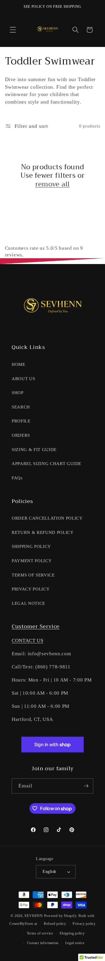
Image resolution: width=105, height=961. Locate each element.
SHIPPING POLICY (31, 546)
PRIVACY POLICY (31, 588)
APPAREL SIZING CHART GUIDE (46, 463)
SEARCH (21, 406)
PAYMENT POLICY (32, 560)
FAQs (17, 477)
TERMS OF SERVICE (33, 574)
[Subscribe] (86, 786)
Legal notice (75, 943)
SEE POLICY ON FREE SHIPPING (52, 7)
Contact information (43, 943)
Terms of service (40, 933)
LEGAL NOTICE (28, 603)
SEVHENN (33, 916)
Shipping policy (72, 933)
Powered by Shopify (60, 916)
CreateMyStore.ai (23, 924)
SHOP (18, 392)
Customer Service (36, 626)
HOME (18, 364)
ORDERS (21, 435)
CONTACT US (27, 640)
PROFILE (21, 420)
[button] (13, 30)
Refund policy (55, 924)
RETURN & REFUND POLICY (43, 532)
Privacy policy (84, 924)
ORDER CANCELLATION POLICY (47, 518)
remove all (52, 184)
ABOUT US (23, 378)
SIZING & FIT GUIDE (34, 449)
